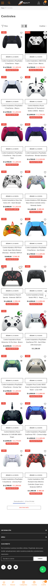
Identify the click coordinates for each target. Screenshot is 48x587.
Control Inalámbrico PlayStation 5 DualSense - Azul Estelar (35, 249)
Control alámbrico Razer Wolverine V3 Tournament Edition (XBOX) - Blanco (36, 108)
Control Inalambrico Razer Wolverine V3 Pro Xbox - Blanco (12, 341)
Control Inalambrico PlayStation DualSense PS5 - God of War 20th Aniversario (35, 342)
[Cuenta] (39, 3)
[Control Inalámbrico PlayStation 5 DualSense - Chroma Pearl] (12, 461)
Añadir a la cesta (12, 57)
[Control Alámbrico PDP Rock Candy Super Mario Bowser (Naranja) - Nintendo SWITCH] (12, 229)
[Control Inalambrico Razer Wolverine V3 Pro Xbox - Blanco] (12, 321)
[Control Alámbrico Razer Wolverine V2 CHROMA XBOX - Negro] (12, 413)
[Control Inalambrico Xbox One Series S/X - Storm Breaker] (12, 182)
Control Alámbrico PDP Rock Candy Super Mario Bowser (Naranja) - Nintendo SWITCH (12, 250)
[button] (22, 26)
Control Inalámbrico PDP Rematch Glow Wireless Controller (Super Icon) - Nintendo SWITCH (36, 483)
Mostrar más (24, 507)
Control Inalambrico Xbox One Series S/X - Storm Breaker (12, 201)
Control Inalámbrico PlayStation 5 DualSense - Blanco (12, 107)
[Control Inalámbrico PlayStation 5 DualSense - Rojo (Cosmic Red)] (12, 134)
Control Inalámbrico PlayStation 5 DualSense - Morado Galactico (36, 154)
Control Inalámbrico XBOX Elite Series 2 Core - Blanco (36, 62)
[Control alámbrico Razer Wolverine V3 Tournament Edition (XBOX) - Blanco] (36, 87)
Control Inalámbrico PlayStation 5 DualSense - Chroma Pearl (12, 480)
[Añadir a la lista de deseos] (21, 33)
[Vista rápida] (21, 37)
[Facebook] (3, 567)
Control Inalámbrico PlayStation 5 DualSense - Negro (12, 62)
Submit (40, 558)
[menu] (2, 3)
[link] (12, 583)
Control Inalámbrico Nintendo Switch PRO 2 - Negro (36, 296)
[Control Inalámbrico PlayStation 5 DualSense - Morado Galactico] (36, 134)
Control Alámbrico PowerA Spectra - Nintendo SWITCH (12, 296)
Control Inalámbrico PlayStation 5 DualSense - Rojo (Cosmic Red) (12, 155)
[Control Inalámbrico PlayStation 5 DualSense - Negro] (12, 42)
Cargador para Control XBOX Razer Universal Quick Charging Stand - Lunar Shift (35, 387)
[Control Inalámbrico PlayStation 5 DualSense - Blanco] (12, 87)
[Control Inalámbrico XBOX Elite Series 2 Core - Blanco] (36, 42)
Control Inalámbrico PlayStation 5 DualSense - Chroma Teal (12, 386)
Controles (10, 8)
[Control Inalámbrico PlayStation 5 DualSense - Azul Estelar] (36, 229)
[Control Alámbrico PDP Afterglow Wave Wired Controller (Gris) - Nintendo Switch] (36, 182)
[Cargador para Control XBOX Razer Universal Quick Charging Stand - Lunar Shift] (36, 366)
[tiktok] (16, 567)
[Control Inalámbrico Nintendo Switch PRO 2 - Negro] (36, 276)
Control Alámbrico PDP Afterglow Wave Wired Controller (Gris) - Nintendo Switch (36, 202)
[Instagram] (9, 567)
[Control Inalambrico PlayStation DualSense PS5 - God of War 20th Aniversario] (36, 321)
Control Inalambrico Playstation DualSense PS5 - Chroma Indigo (36, 433)
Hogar (3, 8)
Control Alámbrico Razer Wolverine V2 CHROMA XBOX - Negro (12, 434)
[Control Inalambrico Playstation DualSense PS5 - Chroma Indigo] (36, 413)
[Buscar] (9, 3)
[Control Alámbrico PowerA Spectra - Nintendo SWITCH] (12, 276)
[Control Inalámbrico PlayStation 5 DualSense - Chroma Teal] (12, 366)
